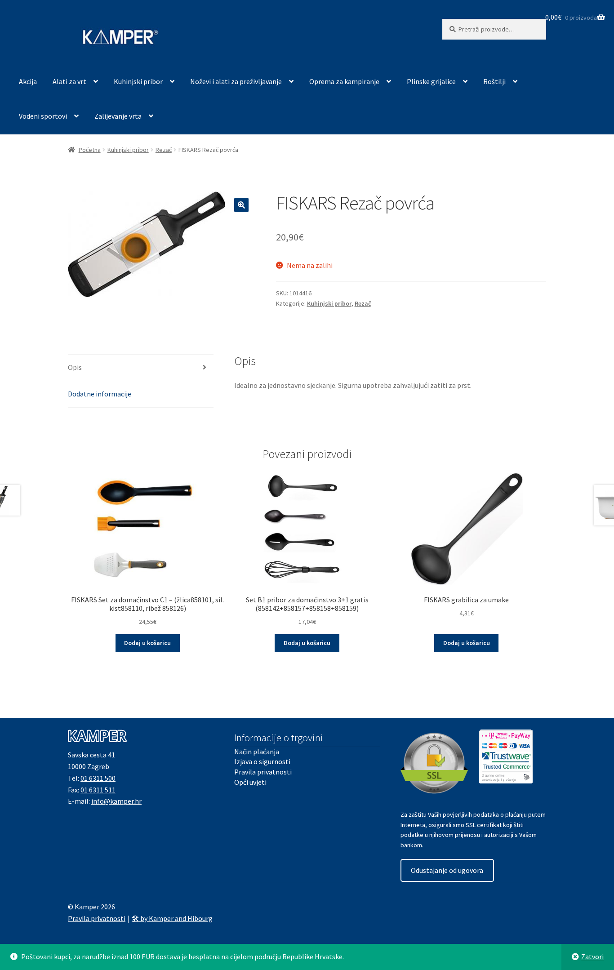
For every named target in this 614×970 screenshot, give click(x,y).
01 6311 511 (98, 789)
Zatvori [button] (592, 956)
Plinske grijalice (431, 81)
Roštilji (494, 81)
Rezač (164, 150)
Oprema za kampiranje (344, 81)
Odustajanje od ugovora (447, 870)
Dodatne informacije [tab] (99, 393)
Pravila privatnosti (263, 771)
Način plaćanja (256, 751)
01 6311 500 (98, 778)
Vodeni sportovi (43, 115)
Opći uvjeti (250, 782)
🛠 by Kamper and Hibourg (172, 918)
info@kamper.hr (116, 800)
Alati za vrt (69, 81)
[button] (241, 205)
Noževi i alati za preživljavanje (236, 81)
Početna (90, 150)
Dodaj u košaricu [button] (147, 643)
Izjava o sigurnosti (262, 761)
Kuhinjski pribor (138, 81)
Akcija (28, 81)
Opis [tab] (75, 367)
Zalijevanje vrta (118, 115)
